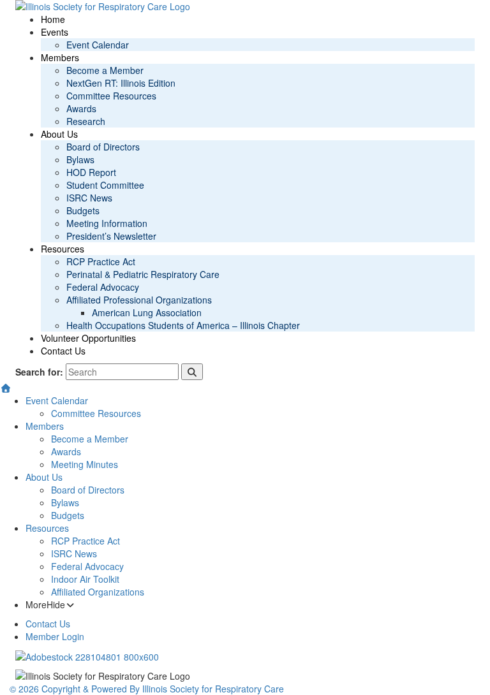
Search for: (39, 371)
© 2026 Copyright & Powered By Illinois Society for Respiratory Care (147, 688)
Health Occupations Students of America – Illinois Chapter (183, 325)
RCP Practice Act (100, 261)
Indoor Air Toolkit (85, 579)
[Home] (5, 387)
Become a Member (105, 70)
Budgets (83, 210)
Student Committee (105, 185)
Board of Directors (103, 146)
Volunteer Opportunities (88, 338)
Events (54, 32)
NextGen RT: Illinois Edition (120, 83)
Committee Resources (111, 95)
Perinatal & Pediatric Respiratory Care (142, 274)
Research (85, 121)
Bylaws (80, 159)
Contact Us (63, 350)
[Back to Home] (245, 6)
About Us (59, 134)
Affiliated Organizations (97, 591)
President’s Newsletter (111, 236)
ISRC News (89, 197)
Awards (81, 108)
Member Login (55, 636)
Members (60, 57)
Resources (62, 248)
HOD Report (91, 172)
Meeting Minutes (84, 464)
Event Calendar (97, 44)
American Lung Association (147, 312)
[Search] (192, 371)
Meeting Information (106, 223)
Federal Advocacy (102, 287)
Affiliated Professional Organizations (139, 299)
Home (53, 19)
